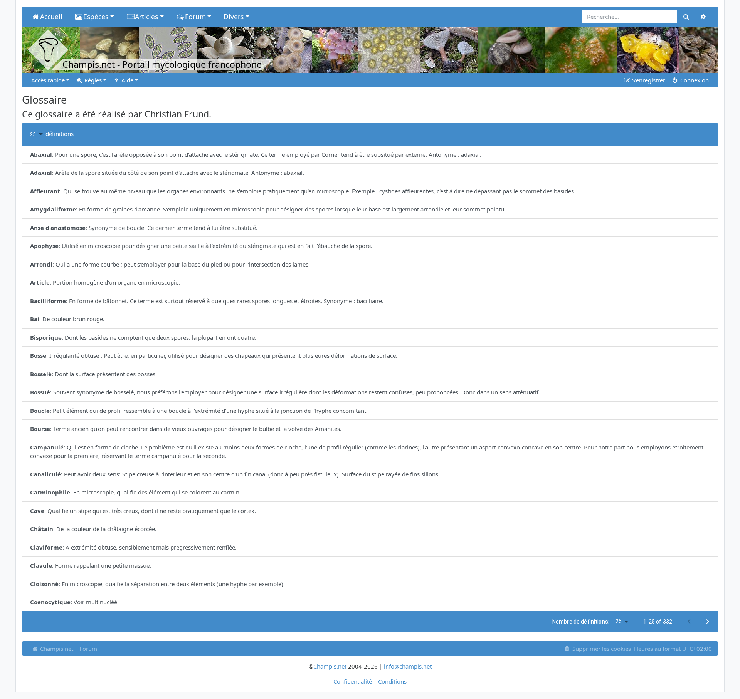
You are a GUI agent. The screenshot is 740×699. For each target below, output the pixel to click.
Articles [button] (146, 16)
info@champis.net (408, 666)
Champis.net (56, 648)
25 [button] (619, 621)
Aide (126, 80)
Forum (88, 648)
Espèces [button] (95, 16)
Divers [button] (234, 16)
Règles (92, 80)
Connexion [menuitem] (694, 80)
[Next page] (707, 621)
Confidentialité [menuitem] (352, 681)
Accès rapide (48, 80)
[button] (37, 134)
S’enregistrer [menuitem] (648, 80)
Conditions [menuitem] (392, 681)
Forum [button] (195, 16)
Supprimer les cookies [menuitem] (601, 648)
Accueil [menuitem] (51, 16)
